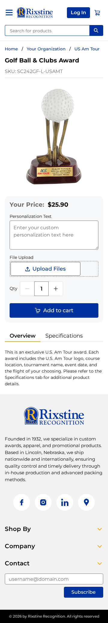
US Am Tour (87, 49)
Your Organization (46, 49)
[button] (78, 12)
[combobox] (47, 30)
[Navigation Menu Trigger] (9, 12)
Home (11, 49)
